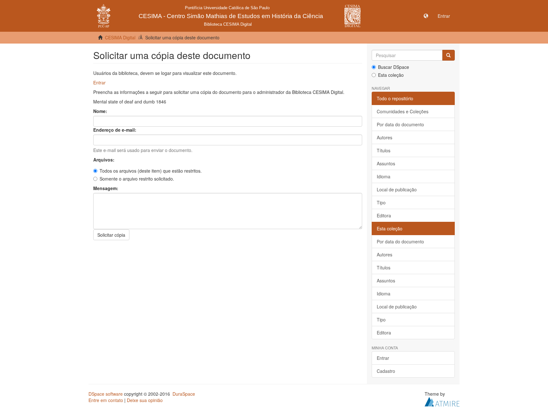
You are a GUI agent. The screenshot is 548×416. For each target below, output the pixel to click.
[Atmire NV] (442, 401)
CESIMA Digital (120, 37)
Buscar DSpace (393, 67)
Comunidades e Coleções (402, 111)
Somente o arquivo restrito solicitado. (137, 178)
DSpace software (105, 394)
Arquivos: (104, 159)
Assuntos (386, 163)
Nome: (100, 111)
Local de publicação (397, 189)
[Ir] (448, 55)
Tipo (381, 202)
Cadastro (386, 371)
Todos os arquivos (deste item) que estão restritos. (151, 171)
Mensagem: (106, 188)
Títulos (383, 150)
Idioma (383, 176)
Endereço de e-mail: (115, 130)
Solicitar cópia (111, 235)
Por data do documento (400, 124)
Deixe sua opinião (145, 400)
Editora (384, 215)
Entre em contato (105, 400)
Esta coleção (391, 75)
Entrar (99, 82)
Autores (384, 137)
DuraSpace (184, 394)
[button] (426, 16)
